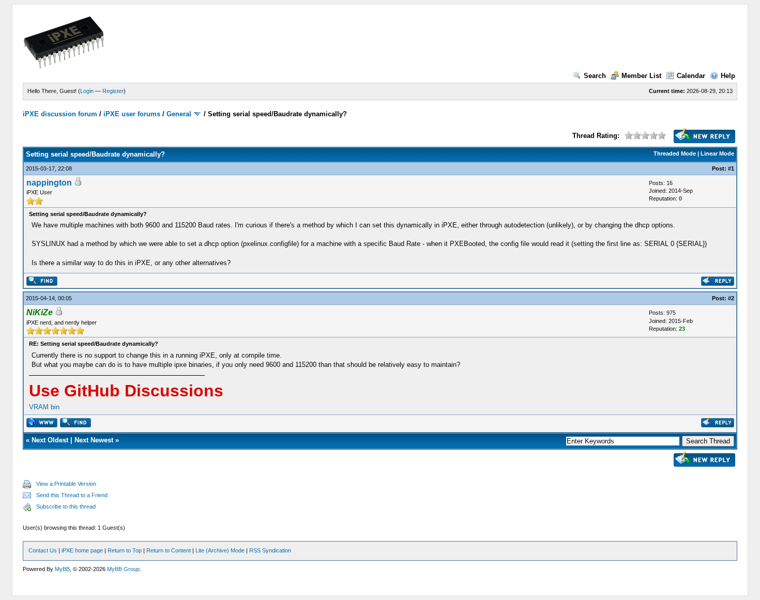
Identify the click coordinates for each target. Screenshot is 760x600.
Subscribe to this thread (66, 506)
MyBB (62, 569)
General (178, 114)
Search (595, 76)
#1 (731, 168)
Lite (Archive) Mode (220, 550)
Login (87, 91)
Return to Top (125, 550)
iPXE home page (82, 550)
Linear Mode (717, 153)
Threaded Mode (674, 153)
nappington (49, 182)
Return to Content (168, 550)
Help (728, 76)
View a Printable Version (66, 484)
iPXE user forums (131, 114)
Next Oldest (50, 440)
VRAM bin (44, 407)
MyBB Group (123, 569)
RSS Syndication (270, 550)
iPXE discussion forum (60, 114)
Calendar (691, 76)
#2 (731, 298)
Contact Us (42, 550)
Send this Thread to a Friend (72, 495)
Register (113, 91)
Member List (641, 76)
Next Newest (93, 440)
